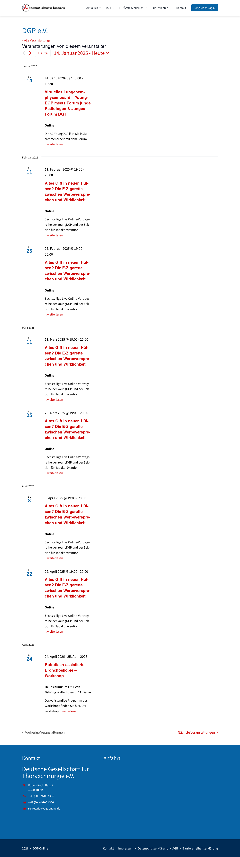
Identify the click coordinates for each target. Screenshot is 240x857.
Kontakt (108, 848)
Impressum (126, 848)
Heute (43, 53)
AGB (175, 848)
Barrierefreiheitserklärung (200, 848)
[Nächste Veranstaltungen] (30, 53)
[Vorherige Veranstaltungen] (24, 53)
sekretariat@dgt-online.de (44, 808)
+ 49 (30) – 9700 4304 (41, 796)
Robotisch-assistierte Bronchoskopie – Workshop (64, 670)
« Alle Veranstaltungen (37, 40)
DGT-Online (40, 848)
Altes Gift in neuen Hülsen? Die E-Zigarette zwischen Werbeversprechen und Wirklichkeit (67, 191)
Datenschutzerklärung (153, 848)
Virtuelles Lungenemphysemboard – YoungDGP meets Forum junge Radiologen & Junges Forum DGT (68, 103)
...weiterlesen (54, 144)
